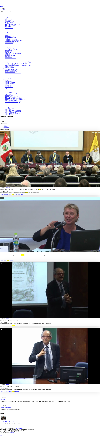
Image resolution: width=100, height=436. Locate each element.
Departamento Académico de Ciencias (11, 39)
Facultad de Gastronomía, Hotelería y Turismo (12, 24)
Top (1, 435)
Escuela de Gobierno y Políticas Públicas (11, 108)
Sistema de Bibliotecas (8, 81)
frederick (18, 194)
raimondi (11, 260)
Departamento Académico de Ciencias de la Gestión (13, 40)
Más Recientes (3, 123)
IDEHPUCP (7, 45)
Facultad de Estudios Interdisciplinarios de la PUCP (13, 97)
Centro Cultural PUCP (8, 52)
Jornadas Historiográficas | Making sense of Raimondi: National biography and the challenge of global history (27, 255)
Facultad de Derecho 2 (8, 94)
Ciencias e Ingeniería (8, 20)
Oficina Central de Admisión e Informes (11, 69)
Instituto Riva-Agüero (8, 47)
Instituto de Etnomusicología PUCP (10, 64)
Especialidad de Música (8, 50)
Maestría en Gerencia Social (9, 106)
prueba (6, 77)
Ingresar (4, 9)
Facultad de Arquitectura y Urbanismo (11, 100)
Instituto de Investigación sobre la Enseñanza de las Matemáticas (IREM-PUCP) (18, 65)
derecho (2, 325)
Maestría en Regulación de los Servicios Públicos (13, 111)
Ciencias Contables (8, 26)
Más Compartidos (6, 127)
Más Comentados (5, 126)
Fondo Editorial (7, 38)
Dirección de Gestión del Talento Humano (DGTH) (13, 98)
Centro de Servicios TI (19, 428)
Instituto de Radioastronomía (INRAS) (11, 91)
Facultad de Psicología (8, 92)
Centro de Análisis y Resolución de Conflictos (12, 49)
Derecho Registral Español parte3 (12, 320)
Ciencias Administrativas (9, 31)
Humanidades (7, 29)
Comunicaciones (7, 16)
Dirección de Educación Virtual (10, 72)
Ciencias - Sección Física (9, 28)
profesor (2, 194)
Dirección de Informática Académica (11, 71)
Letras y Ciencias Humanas (9, 21)
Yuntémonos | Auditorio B (9, 86)
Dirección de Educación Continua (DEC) (11, 96)
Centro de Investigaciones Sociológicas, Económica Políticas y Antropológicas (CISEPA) (19, 61)
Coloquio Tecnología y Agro (9, 88)
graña (16, 194)
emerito (5, 194)
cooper (22, 194)
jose (11, 325)
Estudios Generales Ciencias (9, 19)
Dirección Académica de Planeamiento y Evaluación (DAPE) (15, 99)
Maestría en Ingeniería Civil (9, 114)
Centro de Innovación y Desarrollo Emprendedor (13, 53)
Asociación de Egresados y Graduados (11, 93)
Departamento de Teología (9, 95)
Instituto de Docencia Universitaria (10, 58)
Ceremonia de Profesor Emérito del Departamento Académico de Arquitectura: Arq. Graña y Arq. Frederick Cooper (28, 189)
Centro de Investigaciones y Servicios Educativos (13, 60)
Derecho (6, 34)
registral (5, 325)
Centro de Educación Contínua (10, 48)
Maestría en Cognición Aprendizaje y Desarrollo (12, 113)
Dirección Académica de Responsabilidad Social (13, 73)
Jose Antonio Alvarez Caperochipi (7, 421)
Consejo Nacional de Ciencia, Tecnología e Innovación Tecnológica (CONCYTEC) (18, 62)
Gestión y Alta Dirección (9, 22)
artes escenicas (7, 30)
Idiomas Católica (7, 54)
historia (2, 260)
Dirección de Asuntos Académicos (10, 75)
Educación (6, 17)
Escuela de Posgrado (8, 107)
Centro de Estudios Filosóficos (10, 46)
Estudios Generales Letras (9, 18)
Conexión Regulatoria (8, 78)
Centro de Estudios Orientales (9, 66)
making (5, 260)
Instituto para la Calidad (8, 57)
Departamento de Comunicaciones (10, 37)
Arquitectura (7, 33)
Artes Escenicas (7, 23)
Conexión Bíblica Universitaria (10, 55)
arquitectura (9, 194)
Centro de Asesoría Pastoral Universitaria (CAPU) (13, 101)
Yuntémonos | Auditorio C (9, 87)
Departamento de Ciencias (9, 43)
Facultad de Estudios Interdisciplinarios (11, 25)
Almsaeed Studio (11, 432)
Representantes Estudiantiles (9, 67)
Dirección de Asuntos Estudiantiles (10, 70)
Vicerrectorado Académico (9, 90)
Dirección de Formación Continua (10, 76)
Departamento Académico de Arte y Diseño (12, 41)
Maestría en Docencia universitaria (10, 112)
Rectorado (6, 80)
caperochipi (17, 325)
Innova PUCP (7, 84)
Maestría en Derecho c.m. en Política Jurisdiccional (13, 110)
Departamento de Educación (9, 42)
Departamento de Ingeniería (9, 36)
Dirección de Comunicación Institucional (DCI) (12, 102)
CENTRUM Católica (8, 51)
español (8, 325)
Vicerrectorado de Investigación (10, 82)
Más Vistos (4, 125)
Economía (6, 32)
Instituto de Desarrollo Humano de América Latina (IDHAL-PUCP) (16, 63)
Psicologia (6, 35)
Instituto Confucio (8, 56)
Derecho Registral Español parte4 (12, 386)
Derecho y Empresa (8, 109)
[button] (1, 6)
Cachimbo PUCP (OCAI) (9, 103)
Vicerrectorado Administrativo (9, 83)
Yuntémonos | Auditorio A (9, 85)
